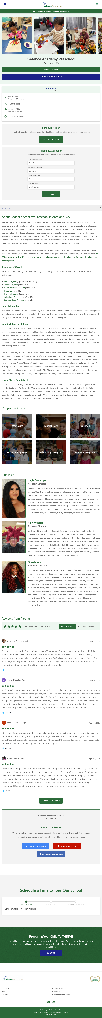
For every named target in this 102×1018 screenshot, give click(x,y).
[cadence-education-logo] (12, 978)
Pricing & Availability (50, 77)
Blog (3, 991)
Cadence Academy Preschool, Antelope (51, 11)
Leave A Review (67, 626)
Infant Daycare (10, 282)
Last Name (35, 167)
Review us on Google (37, 846)
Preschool (8, 291)
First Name (35, 159)
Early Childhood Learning (14, 288)
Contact (51, 953)
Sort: (80, 626)
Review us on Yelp (68, 846)
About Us (5, 988)
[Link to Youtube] (48, 1002)
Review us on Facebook (52, 854)
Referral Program (59, 988)
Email (33, 183)
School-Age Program (12, 297)
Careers (5, 994)
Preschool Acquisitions (61, 994)
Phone (34, 175)
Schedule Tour (51, 69)
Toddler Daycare (11, 285)
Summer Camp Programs (14, 300)
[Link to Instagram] (54, 1002)
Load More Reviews (51, 801)
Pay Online (56, 991)
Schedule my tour (51, 139)
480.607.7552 (51, 1014)
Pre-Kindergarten (11, 294)
